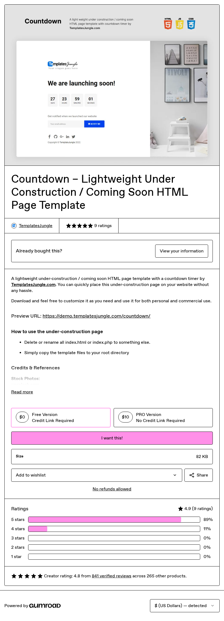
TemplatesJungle (35, 225)
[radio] (60, 417)
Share (202, 475)
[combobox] (96, 475)
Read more (22, 391)
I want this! (112, 438)
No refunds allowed (112, 489)
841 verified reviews (111, 575)
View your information (182, 251)
